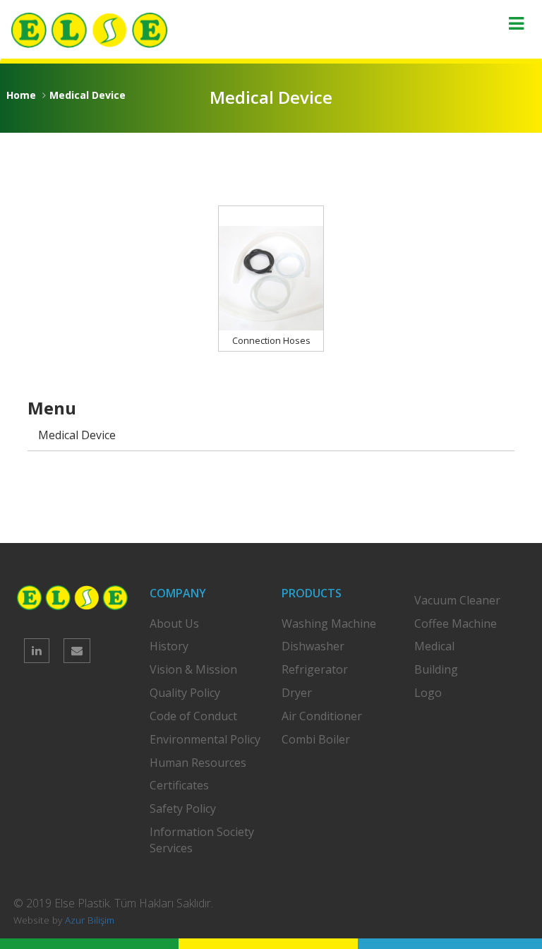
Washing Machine (329, 623)
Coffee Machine (455, 623)
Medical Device (87, 95)
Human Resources (198, 762)
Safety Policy (183, 808)
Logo (428, 692)
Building (436, 669)
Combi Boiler (316, 739)
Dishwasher (313, 646)
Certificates (179, 785)
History (169, 646)
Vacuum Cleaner (457, 600)
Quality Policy (185, 692)
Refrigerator (315, 669)
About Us (174, 623)
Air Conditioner (322, 716)
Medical (434, 646)
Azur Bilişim (89, 919)
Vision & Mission (193, 669)
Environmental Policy (205, 739)
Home (21, 95)
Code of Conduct (193, 716)
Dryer (297, 692)
